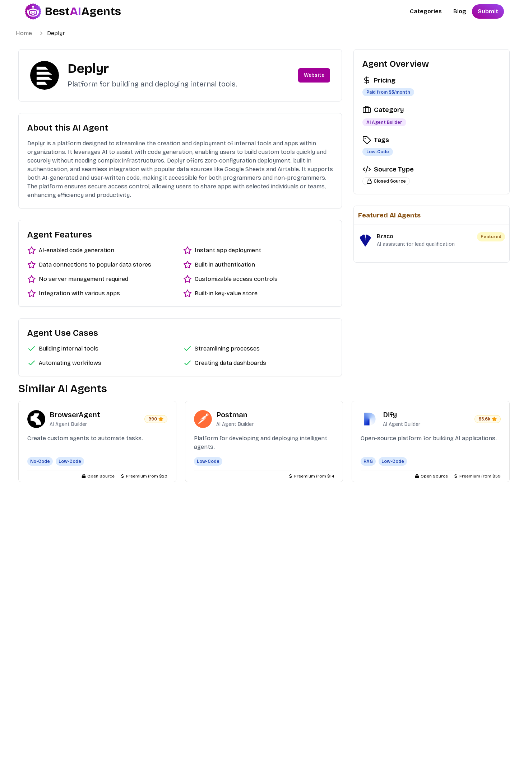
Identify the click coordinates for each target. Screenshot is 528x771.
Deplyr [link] (56, 33)
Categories (426, 11)
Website (314, 75)
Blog (459, 11)
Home (24, 33)
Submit (488, 11)
